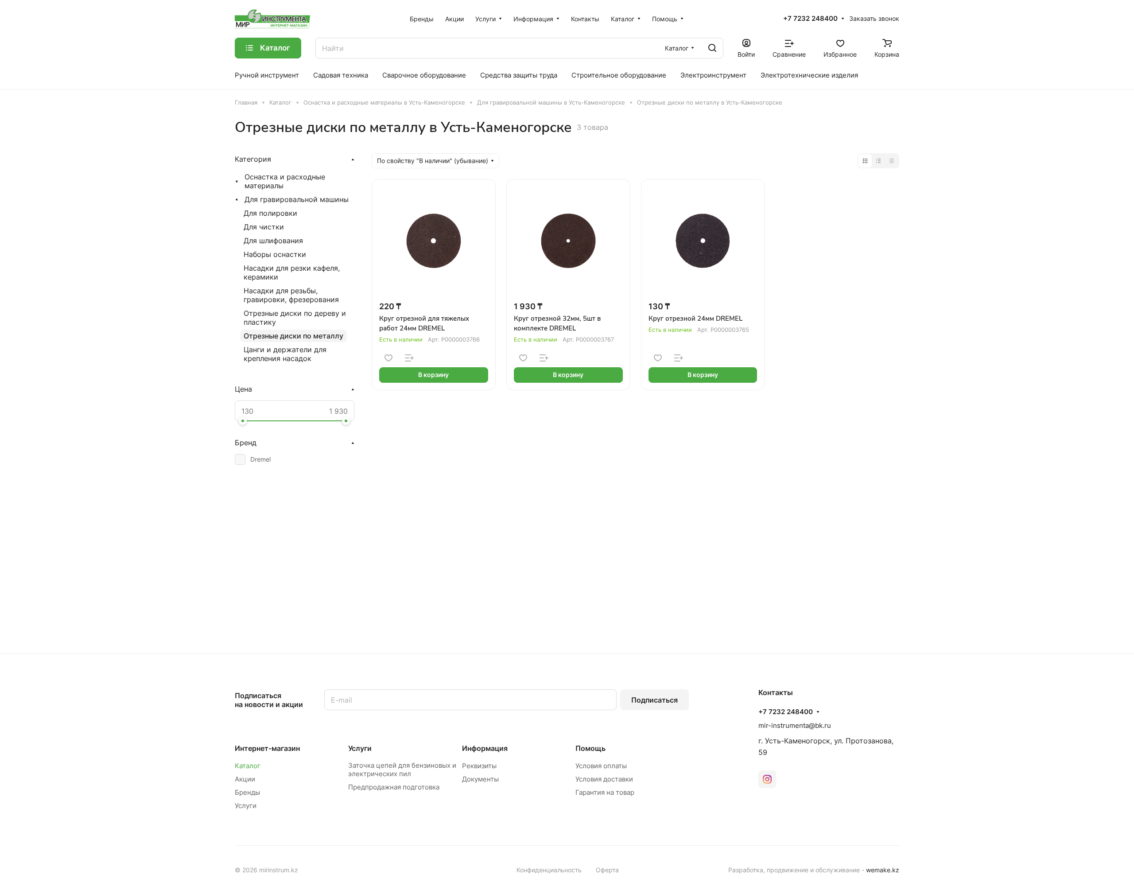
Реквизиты (479, 766)
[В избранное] (388, 358)
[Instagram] (767, 779)
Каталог (247, 766)
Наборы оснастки (275, 254)
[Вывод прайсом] (891, 160)
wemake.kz (882, 870)
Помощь (590, 748)
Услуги (245, 805)
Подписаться (654, 700)
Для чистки (264, 226)
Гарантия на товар (604, 792)
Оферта (607, 870)
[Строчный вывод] (878, 160)
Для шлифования (273, 240)
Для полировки (270, 213)
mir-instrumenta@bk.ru (794, 725)
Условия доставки (604, 779)
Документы (480, 779)
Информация (485, 748)
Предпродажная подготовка (393, 787)
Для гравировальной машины (297, 199)
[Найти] (712, 48)
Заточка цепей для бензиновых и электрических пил (402, 769)
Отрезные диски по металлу (293, 335)
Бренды (247, 792)
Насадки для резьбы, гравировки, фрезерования (291, 295)
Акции (245, 779)
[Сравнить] (409, 358)
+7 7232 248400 (810, 19)
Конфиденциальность (549, 870)
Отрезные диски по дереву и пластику (295, 318)
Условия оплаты (601, 766)
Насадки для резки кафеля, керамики (292, 272)
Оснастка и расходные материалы (285, 181)
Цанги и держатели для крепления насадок (285, 354)
